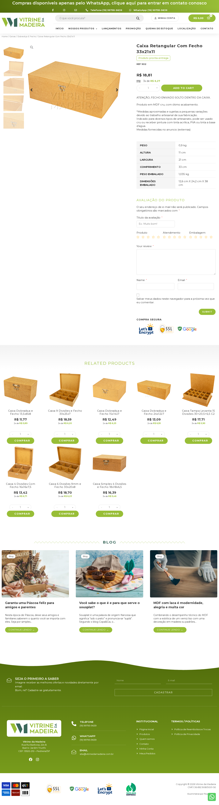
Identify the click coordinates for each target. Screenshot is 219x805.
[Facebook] (30, 759)
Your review (145, 246)
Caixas (13, 36)
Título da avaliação (149, 217)
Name (142, 280)
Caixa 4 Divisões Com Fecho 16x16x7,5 (20, 485)
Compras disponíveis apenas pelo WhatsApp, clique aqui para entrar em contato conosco (109, 3)
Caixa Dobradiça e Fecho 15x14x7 (109, 412)
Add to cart (183, 88)
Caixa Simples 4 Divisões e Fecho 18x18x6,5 (109, 485)
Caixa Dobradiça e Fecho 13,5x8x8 (20, 412)
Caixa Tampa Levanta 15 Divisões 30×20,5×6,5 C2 (198, 412)
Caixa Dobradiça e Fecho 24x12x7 (154, 412)
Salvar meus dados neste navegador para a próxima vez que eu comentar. (176, 300)
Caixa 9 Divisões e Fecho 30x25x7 (65, 412)
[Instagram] (37, 759)
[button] (165, 18)
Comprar (22, 440)
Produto (142, 232)
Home (5, 36)
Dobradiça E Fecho (27, 36)
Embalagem (197, 232)
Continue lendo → (22, 629)
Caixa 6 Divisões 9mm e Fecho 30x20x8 (65, 485)
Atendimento (171, 232)
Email (182, 280)
